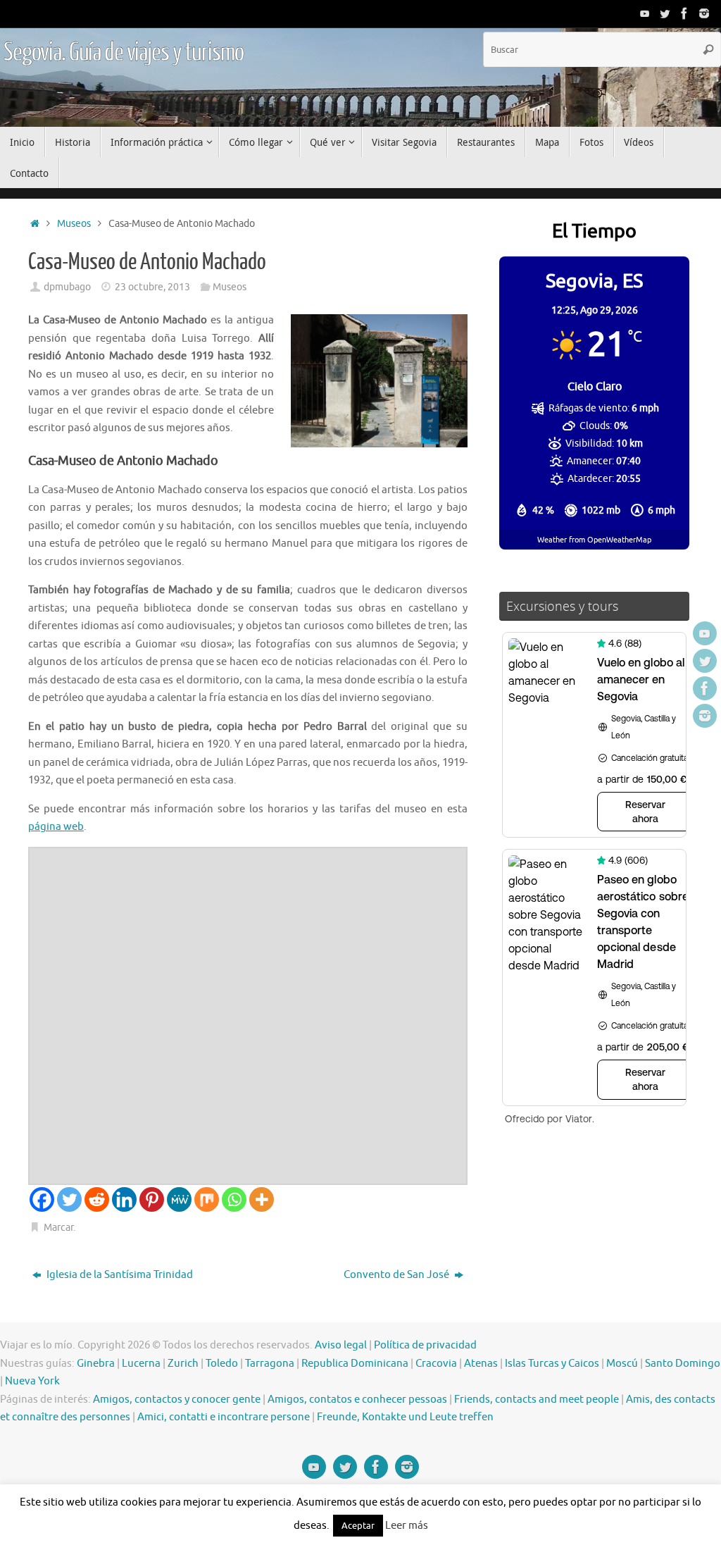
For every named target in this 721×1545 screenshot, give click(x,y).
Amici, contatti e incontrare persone (223, 1417)
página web (56, 826)
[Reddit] (96, 1199)
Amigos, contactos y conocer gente (177, 1399)
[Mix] (206, 1199)
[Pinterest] (151, 1199)
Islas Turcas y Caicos (552, 1363)
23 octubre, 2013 (152, 287)
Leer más (406, 1525)
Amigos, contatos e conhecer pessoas (357, 1399)
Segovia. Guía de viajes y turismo (123, 53)
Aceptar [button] (358, 1526)
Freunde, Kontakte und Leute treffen (405, 1417)
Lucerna (141, 1363)
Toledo (222, 1363)
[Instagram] (704, 13)
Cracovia (436, 1363)
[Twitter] (665, 13)
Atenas (481, 1363)
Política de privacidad (425, 1345)
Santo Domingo (682, 1363)
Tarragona (269, 1363)
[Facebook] (684, 13)
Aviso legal (341, 1345)
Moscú (622, 1363)
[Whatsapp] (234, 1199)
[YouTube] (645, 13)
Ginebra (96, 1363)
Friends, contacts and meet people (536, 1399)
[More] (261, 1199)
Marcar (58, 1228)
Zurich (183, 1363)
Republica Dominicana (354, 1363)
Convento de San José (397, 1275)
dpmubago (67, 287)
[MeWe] (179, 1199)
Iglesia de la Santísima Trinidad (118, 1275)
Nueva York (32, 1381)
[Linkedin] (124, 1199)
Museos (74, 224)
